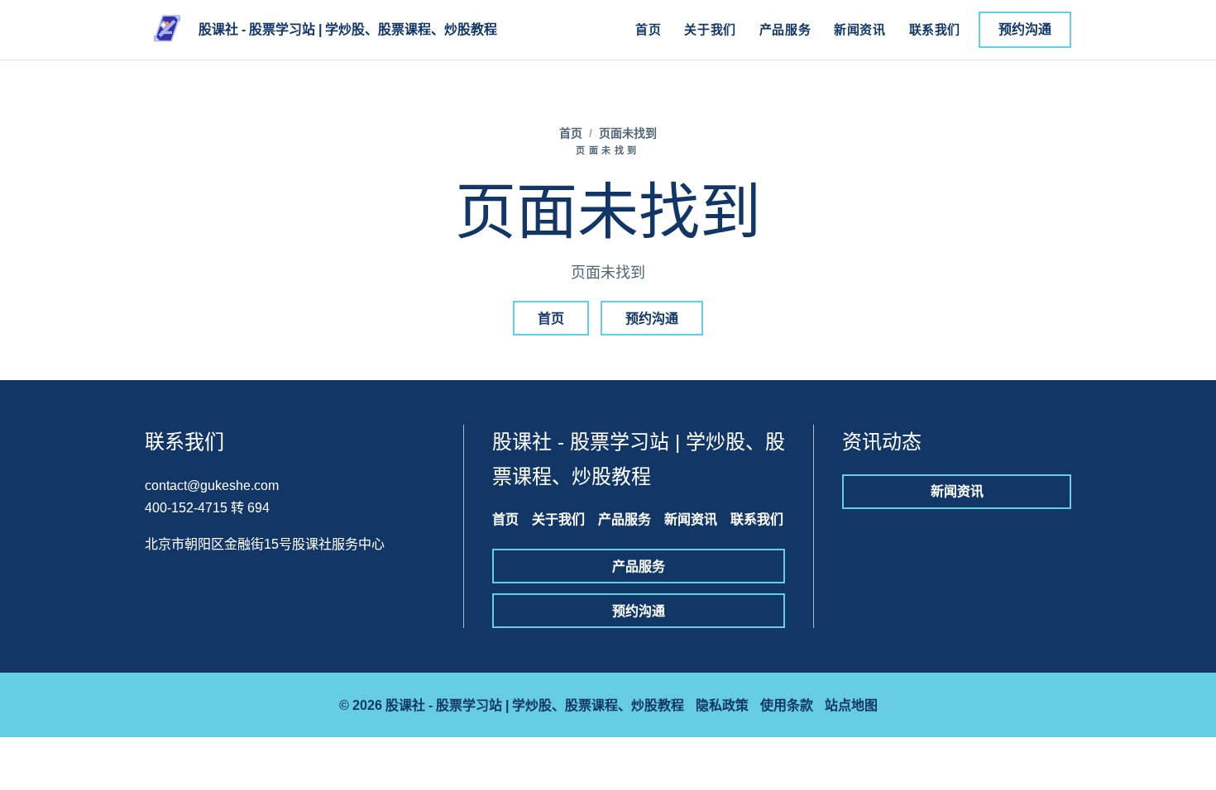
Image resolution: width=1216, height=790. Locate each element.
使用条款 (786, 705)
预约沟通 (1024, 29)
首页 (648, 29)
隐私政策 (722, 705)
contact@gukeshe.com (212, 485)
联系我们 (934, 29)
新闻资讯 (859, 29)
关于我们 (709, 29)
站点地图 (851, 705)
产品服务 (785, 29)
